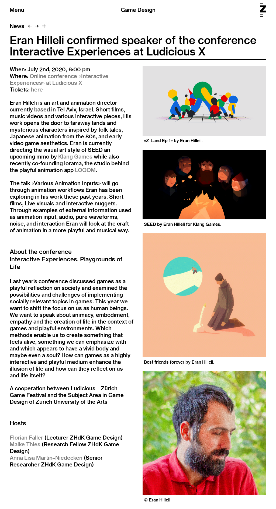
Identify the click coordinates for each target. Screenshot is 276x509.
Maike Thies (25, 444)
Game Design (138, 9)
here (37, 89)
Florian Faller (26, 437)
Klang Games (75, 156)
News (17, 26)
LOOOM (85, 170)
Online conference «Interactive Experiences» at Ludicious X (59, 79)
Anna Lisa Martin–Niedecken (46, 457)
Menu (17, 9)
